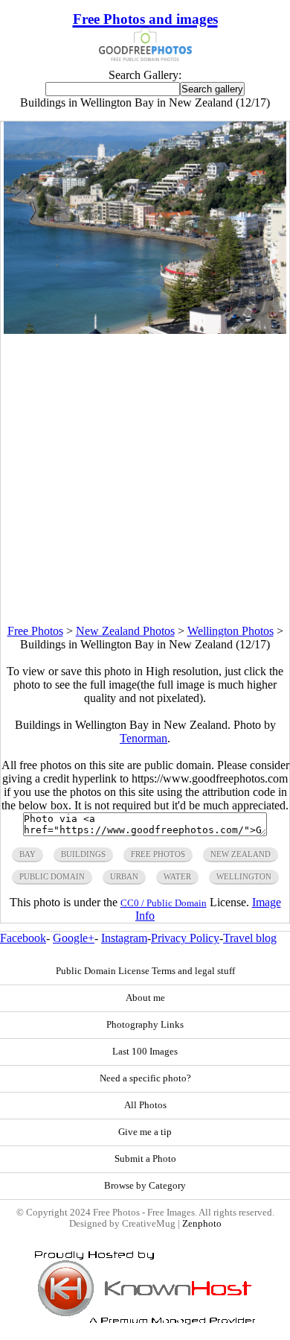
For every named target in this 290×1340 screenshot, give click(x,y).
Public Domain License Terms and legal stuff (145, 971)
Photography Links (145, 1025)
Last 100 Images (145, 1051)
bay (27, 854)
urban (124, 876)
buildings (83, 854)
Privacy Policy (185, 938)
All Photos (145, 1105)
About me (145, 998)
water (177, 876)
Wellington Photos (230, 631)
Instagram (124, 938)
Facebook (23, 938)
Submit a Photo (145, 1159)
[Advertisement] (145, 479)
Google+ (73, 938)
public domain (52, 876)
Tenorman (143, 738)
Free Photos (35, 631)
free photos (158, 854)
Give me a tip (145, 1132)
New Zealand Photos (125, 631)
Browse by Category (145, 1186)
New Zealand (240, 854)
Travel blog (250, 938)
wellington (243, 876)
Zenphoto (202, 1224)
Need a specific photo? (145, 1078)
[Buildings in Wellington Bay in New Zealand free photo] (145, 329)
